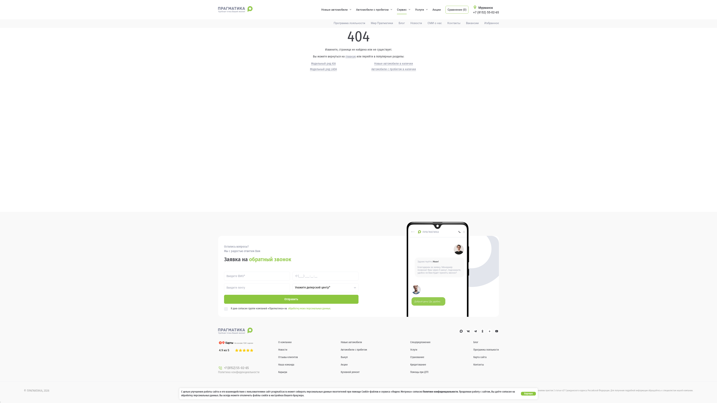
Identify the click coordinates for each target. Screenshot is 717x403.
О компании (285, 342)
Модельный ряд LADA (323, 69)
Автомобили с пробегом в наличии (393, 69)
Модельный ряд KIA (323, 63)
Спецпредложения (420, 342)
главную (350, 56)
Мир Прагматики (382, 23)
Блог (402, 23)
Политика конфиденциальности (239, 372)
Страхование (417, 357)
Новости (416, 23)
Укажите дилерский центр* (312, 287)
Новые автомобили (334, 9)
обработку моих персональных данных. (309, 308)
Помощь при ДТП (419, 372)
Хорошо (528, 393)
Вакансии (472, 23)
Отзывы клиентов (288, 357)
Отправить (291, 299)
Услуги (419, 9)
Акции (436, 9)
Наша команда (286, 364)
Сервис (402, 9)
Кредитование (418, 364)
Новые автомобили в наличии (393, 63)
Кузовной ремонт (350, 372)
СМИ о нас (435, 23)
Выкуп (344, 357)
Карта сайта (480, 357)
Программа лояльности (349, 23)
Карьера (282, 372)
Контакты (453, 23)
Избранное (491, 23)
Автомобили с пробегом (372, 9)
